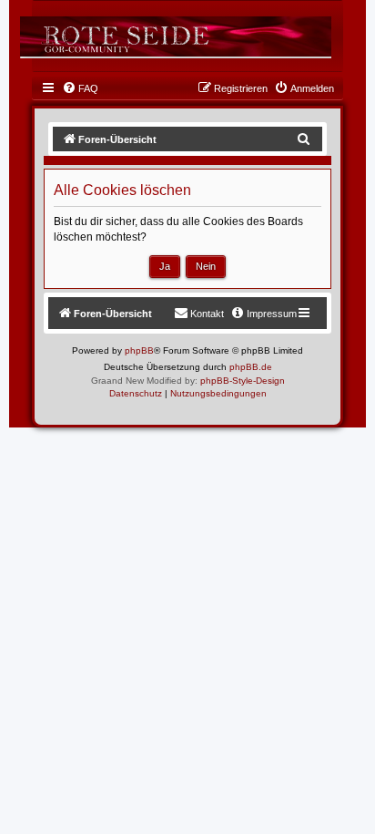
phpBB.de (250, 367)
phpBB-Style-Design (242, 381)
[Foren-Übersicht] (175, 36)
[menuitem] (80, 88)
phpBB (139, 350)
